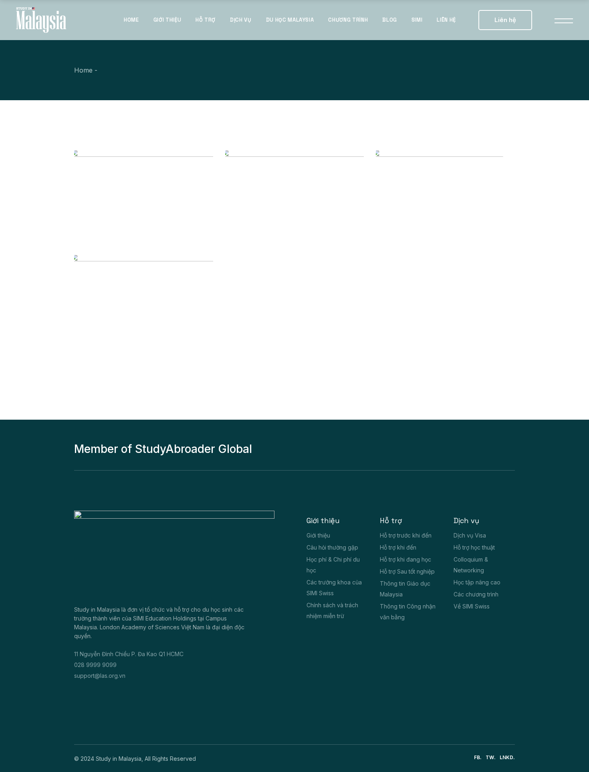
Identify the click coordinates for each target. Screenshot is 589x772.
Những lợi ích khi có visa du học (124, 224)
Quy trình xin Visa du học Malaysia (421, 224)
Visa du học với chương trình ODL (270, 224)
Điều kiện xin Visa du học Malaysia (125, 328)
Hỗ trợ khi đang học (405, 559)
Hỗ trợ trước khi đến (406, 535)
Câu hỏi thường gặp (332, 547)
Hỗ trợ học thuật (474, 547)
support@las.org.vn (99, 675)
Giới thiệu (318, 535)
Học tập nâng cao (477, 582)
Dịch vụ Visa (470, 535)
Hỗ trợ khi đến (398, 547)
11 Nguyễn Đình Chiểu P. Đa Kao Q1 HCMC (129, 654)
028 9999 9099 (95, 664)
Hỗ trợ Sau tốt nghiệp (407, 571)
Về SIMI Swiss (472, 606)
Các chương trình (476, 594)
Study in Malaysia (118, 758)
